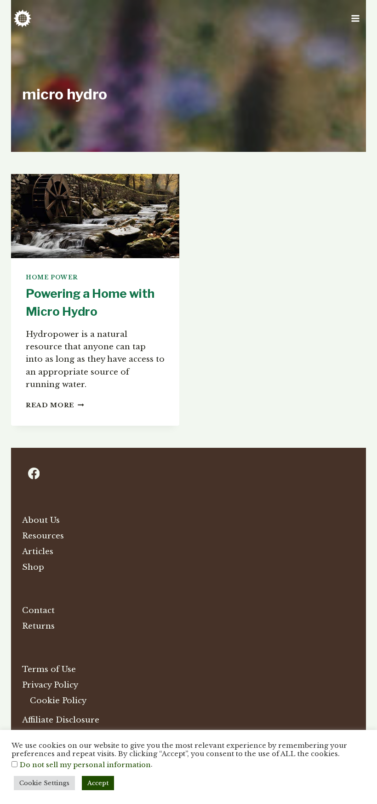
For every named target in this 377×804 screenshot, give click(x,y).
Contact (38, 610)
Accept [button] (98, 783)
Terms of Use (49, 669)
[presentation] (95, 216)
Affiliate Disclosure (60, 720)
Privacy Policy (50, 685)
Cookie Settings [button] (44, 783)
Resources (43, 536)
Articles (37, 551)
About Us (41, 520)
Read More (55, 405)
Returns (38, 626)
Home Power (52, 277)
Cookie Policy (58, 701)
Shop (33, 567)
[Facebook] (34, 473)
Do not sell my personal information (85, 765)
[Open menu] (355, 18)
